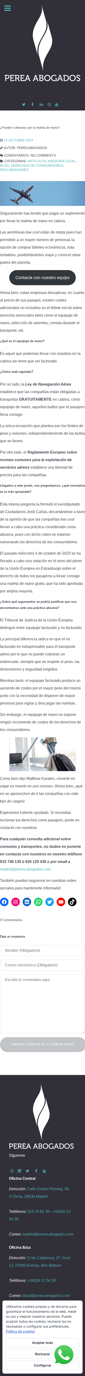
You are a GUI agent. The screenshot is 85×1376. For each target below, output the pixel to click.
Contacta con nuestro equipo (42, 277)
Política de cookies (20, 1331)
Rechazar (42, 1354)
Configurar (42, 1365)
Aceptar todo (42, 1343)
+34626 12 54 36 (41, 1280)
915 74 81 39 (38, 1212)
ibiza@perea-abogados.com (46, 1296)
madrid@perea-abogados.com (25, 869)
